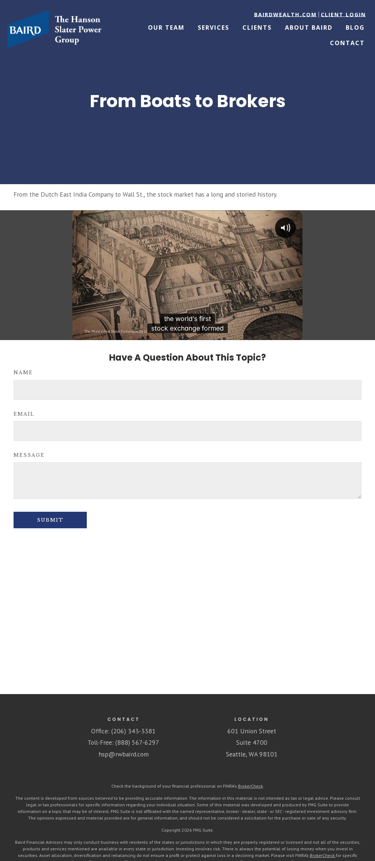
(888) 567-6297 (137, 742)
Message (29, 455)
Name (23, 372)
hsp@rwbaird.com (124, 754)
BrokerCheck (250, 786)
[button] (285, 15)
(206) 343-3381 (133, 731)
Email (24, 414)
